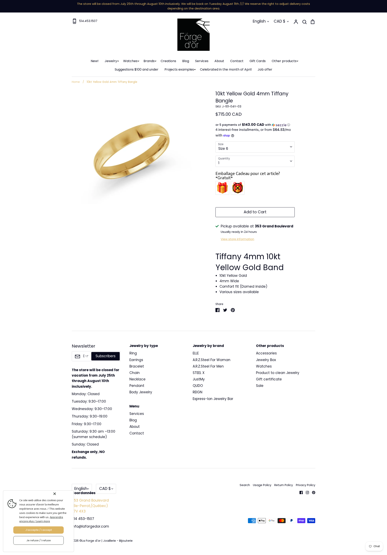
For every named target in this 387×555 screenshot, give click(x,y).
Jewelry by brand (208, 345)
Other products (284, 61)
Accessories (266, 353)
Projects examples (179, 69)
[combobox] (255, 147)
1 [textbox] (218, 162)
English (259, 21)
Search (245, 485)
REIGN (197, 392)
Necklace (137, 379)
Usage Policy (262, 485)
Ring (133, 353)
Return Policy (283, 485)
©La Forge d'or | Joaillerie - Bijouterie (106, 541)
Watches (130, 61)
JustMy (199, 379)
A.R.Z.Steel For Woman (211, 359)
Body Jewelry (140, 392)
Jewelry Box (266, 359)
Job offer (265, 69)
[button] (255, 125)
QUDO (198, 385)
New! (95, 61)
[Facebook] (299, 492)
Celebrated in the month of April (226, 69)
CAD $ (279, 21)
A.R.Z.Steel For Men (208, 366)
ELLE (196, 353)
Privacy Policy (305, 485)
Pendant (136, 385)
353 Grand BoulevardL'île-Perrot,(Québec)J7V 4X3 (90, 506)
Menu (134, 406)
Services (201, 61)
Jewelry (111, 61)
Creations (168, 61)
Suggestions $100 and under (136, 69)
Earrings (136, 359)
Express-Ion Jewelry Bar (213, 398)
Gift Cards (258, 61)
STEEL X (199, 372)
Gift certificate (269, 379)
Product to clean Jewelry (277, 372)
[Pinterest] (312, 492)
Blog (185, 61)
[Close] (63, 494)
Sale (259, 385)
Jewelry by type (143, 345)
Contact (236, 61)
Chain (134, 372)
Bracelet (136, 366)
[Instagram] (306, 492)
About (219, 61)
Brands (149, 61)
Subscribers (105, 356)
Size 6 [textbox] (223, 148)
